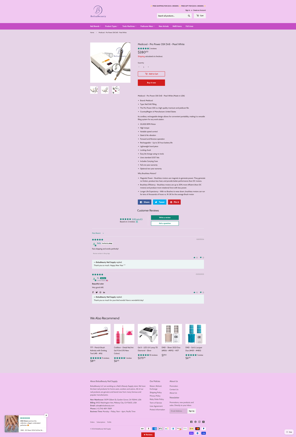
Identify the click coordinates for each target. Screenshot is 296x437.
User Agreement (156, 406)
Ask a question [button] (165, 223)
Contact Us (174, 389)
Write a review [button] (165, 217)
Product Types (111, 26)
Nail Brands (95, 26)
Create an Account (199, 10)
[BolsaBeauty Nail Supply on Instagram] (199, 422)
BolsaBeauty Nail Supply (103, 429)
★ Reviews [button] (148, 435)
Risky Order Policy (157, 399)
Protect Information (157, 409)
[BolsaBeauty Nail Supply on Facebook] (191, 422)
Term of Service (156, 403)
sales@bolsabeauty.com (105, 405)
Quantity (141, 63)
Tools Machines (128, 26)
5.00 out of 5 (137, 219)
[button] (143, 48)
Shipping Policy (156, 392)
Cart (202, 15)
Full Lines (189, 26)
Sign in (187, 10)
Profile (109, 422)
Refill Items (177, 26)
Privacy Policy (155, 396)
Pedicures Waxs (146, 26)
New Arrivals (164, 26)
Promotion (174, 386)
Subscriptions (101, 422)
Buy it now (151, 83)
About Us (173, 393)
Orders (92, 422)
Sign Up (191, 411)
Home (92, 32)
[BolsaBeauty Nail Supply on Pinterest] (195, 422)
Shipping (141, 56)
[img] (97, 240)
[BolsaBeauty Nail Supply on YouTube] (203, 422)
